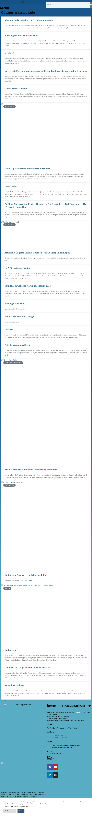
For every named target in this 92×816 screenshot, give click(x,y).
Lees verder (22, 309)
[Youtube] (55, 767)
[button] (23, 2)
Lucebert (9, 329)
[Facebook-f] (50, 767)
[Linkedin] (50, 775)
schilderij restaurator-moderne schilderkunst (27, 168)
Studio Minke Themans (16, 88)
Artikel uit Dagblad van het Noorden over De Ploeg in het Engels (37, 252)
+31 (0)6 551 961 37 (59, 738)
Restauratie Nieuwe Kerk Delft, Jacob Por (25, 575)
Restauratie (10, 650)
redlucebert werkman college (19, 316)
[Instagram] (55, 775)
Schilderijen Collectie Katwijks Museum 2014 (27, 285)
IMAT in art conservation (17, 268)
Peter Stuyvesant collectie (17, 345)
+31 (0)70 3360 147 (59, 736)
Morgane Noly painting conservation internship (28, 20)
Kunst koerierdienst (14, 685)
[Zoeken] (91, 5)
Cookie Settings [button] (9, 811)
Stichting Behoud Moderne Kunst (21, 35)
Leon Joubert (11, 186)
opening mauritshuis (14, 303)
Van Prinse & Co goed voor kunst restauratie (27, 667)
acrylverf (9, 53)
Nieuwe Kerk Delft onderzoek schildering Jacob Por (30, 469)
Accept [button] (21, 811)
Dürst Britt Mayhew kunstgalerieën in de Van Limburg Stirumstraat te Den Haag (45, 71)
